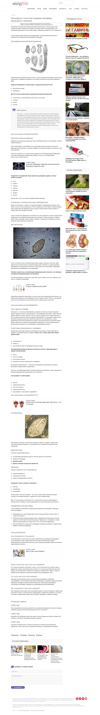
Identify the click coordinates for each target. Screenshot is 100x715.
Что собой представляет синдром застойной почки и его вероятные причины (76, 251)
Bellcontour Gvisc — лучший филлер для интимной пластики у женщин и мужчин (76, 230)
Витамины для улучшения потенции (76, 38)
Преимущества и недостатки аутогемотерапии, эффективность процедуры (76, 160)
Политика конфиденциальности (37, 710)
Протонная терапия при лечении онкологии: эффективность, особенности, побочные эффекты (76, 77)
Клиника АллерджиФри (24, 710)
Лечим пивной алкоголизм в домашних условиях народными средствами (30, 657)
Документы (62, 8)
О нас (70, 8)
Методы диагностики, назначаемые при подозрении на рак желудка (43, 657)
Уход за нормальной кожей (36, 286)
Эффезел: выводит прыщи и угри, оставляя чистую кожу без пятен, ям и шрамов (77, 98)
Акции (45, 8)
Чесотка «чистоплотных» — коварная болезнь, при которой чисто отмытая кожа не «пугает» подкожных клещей (56, 659)
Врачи (39, 8)
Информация (53, 8)
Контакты (84, 8)
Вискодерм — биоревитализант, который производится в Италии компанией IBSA (76, 139)
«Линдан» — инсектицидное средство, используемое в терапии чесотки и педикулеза (77, 191)
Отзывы (76, 8)
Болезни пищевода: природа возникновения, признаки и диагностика (43, 165)
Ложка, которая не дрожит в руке (76, 211)
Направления (31, 8)
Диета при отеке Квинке (35, 551)
